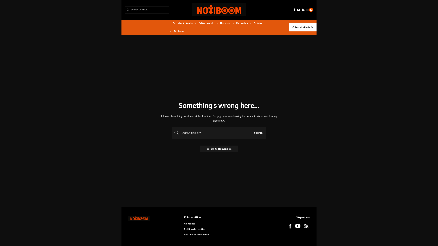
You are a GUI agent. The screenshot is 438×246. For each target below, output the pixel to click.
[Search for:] (214, 133)
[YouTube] (298, 10)
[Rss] (303, 10)
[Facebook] (294, 10)
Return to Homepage (219, 149)
